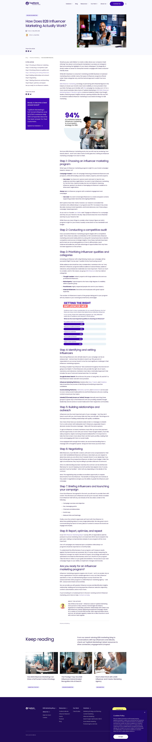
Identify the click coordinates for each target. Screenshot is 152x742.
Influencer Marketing (32, 15)
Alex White (36, 35)
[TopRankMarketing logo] (33, 3)
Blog (27, 57)
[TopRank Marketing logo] (31, 708)
